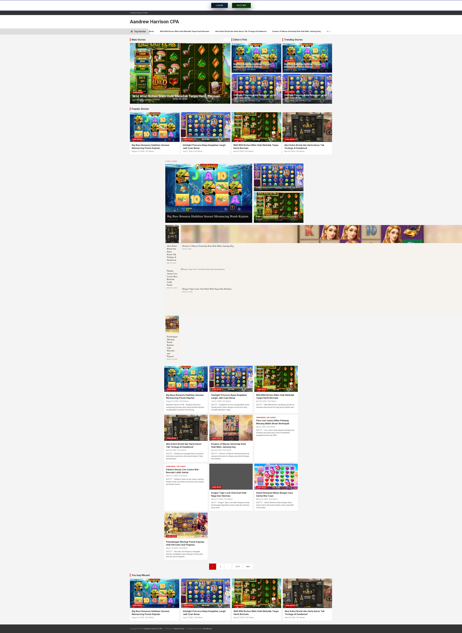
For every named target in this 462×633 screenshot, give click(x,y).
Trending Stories (293, 39)
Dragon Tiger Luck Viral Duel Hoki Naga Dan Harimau (206, 288)
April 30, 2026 (238, 151)
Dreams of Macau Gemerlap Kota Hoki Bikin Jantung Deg (236, 31)
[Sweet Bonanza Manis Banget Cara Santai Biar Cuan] (276, 477)
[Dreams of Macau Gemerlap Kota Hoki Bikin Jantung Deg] (231, 428)
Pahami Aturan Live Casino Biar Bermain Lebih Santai (172, 277)
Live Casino (271, 417)
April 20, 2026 (137, 100)
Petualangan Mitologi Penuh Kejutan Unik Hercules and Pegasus (172, 346)
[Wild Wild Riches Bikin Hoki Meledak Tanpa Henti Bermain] (276, 379)
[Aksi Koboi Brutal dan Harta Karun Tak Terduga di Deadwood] (186, 428)
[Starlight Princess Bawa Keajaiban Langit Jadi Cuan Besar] (231, 379)
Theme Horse (178, 629)
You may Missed (141, 575)
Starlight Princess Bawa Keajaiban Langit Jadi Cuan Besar (254, 96)
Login (219, 5)
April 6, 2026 (261, 427)
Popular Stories (140, 108)
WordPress (207, 629)
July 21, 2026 (238, 101)
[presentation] (225, 39)
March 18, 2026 (172, 548)
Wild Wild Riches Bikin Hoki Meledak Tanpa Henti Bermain (275, 217)
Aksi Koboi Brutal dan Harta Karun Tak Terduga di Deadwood (180, 31)
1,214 (237, 566)
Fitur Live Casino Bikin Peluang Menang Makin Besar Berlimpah (272, 422)
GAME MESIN (137, 92)
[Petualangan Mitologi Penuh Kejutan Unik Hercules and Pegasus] (186, 526)
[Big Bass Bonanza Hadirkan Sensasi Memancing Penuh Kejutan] (186, 379)
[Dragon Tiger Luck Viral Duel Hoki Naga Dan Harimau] (231, 477)
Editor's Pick (240, 39)
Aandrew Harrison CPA (154, 22)
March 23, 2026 (262, 499)
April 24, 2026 (289, 151)
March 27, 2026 (217, 499)
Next (248, 566)
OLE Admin (148, 100)
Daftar (241, 5)
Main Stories (139, 39)
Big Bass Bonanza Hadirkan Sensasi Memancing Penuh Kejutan (293, 31)
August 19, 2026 (239, 70)
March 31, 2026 (172, 476)
